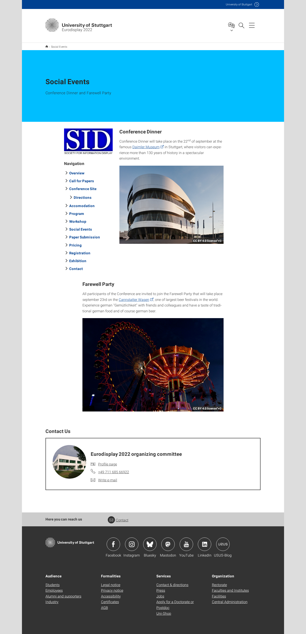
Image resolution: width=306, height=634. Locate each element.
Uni (239, 4)
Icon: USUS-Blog (223, 544)
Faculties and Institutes (230, 590)
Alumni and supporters (63, 596)
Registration (80, 253)
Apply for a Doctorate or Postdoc (175, 604)
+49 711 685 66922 (113, 471)
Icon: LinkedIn (204, 544)
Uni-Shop (163, 613)
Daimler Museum (145, 146)
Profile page (107, 464)
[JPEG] (88, 141)
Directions (83, 197)
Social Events (80, 229)
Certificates (110, 601)
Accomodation (82, 205)
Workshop (77, 221)
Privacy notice (112, 590)
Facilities (219, 596)
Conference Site (83, 188)
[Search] (241, 25)
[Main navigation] (251, 25)
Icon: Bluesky (150, 544)
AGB (104, 607)
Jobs (160, 596)
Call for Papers (81, 180)
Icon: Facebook (113, 544)
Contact (76, 268)
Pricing (75, 245)
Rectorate (219, 584)
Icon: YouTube (186, 544)
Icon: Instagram (131, 544)
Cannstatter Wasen (134, 299)
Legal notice (110, 584)
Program (76, 213)
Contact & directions (172, 584)
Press (160, 590)
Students (52, 584)
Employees (54, 590)
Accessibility (111, 596)
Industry (51, 601)
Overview (76, 173)
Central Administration (230, 601)
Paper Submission (84, 237)
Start (46, 46)
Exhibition (77, 260)
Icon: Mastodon (168, 544)
